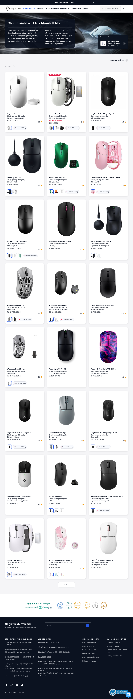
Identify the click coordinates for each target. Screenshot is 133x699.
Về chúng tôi (9, 676)
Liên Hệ (85, 8)
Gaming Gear (28, 8)
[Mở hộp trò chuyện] (128, 695)
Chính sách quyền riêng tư (91, 657)
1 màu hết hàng (73, 192)
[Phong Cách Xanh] (13, 8)
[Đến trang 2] (72, 584)
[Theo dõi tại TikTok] (22, 685)
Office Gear (40, 8)
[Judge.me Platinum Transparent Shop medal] (69, 605)
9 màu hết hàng (25, 319)
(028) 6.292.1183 (64, 652)
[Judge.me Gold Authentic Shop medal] (77, 605)
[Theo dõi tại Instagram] (11, 685)
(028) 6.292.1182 (51, 652)
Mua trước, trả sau (113, 646)
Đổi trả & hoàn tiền (88, 646)
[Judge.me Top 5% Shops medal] (95, 605)
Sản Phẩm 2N (64, 8)
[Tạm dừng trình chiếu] (93, 2)
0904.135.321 (55, 642)
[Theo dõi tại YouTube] (17, 685)
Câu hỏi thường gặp (22, 676)
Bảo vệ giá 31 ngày (88, 654)
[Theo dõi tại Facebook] (6, 685)
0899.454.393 (63, 647)
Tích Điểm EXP (76, 8)
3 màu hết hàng (31, 255)
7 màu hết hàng (20, 383)
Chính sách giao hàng (89, 642)
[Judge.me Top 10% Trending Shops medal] (103, 605)
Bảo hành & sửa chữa (89, 650)
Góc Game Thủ (53, 8)
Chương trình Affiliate (114, 656)
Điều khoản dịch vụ (89, 661)
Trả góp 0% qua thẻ (113, 642)
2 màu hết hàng (20, 128)
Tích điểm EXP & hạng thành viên (117, 651)
